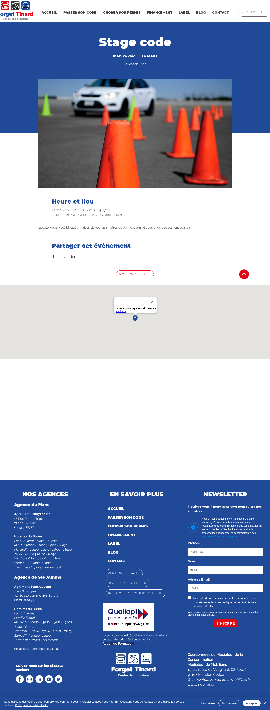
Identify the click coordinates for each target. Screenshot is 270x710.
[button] (159, 11)
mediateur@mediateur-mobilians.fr (221, 679)
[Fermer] (265, 703)
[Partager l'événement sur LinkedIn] (73, 256)
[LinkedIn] (39, 679)
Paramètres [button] (208, 703)
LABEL (114, 543)
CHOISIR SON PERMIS (128, 526)
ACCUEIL (116, 509)
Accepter (251, 703)
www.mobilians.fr (202, 684)
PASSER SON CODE (126, 517)
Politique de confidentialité (31, 705)
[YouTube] (49, 679)
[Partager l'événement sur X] (63, 256)
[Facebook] (20, 679)
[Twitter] (58, 679)
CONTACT (117, 561)
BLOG (113, 552)
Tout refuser (229, 703)
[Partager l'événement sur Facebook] (54, 256)
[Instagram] (29, 679)
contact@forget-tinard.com (43, 649)
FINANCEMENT (122, 535)
